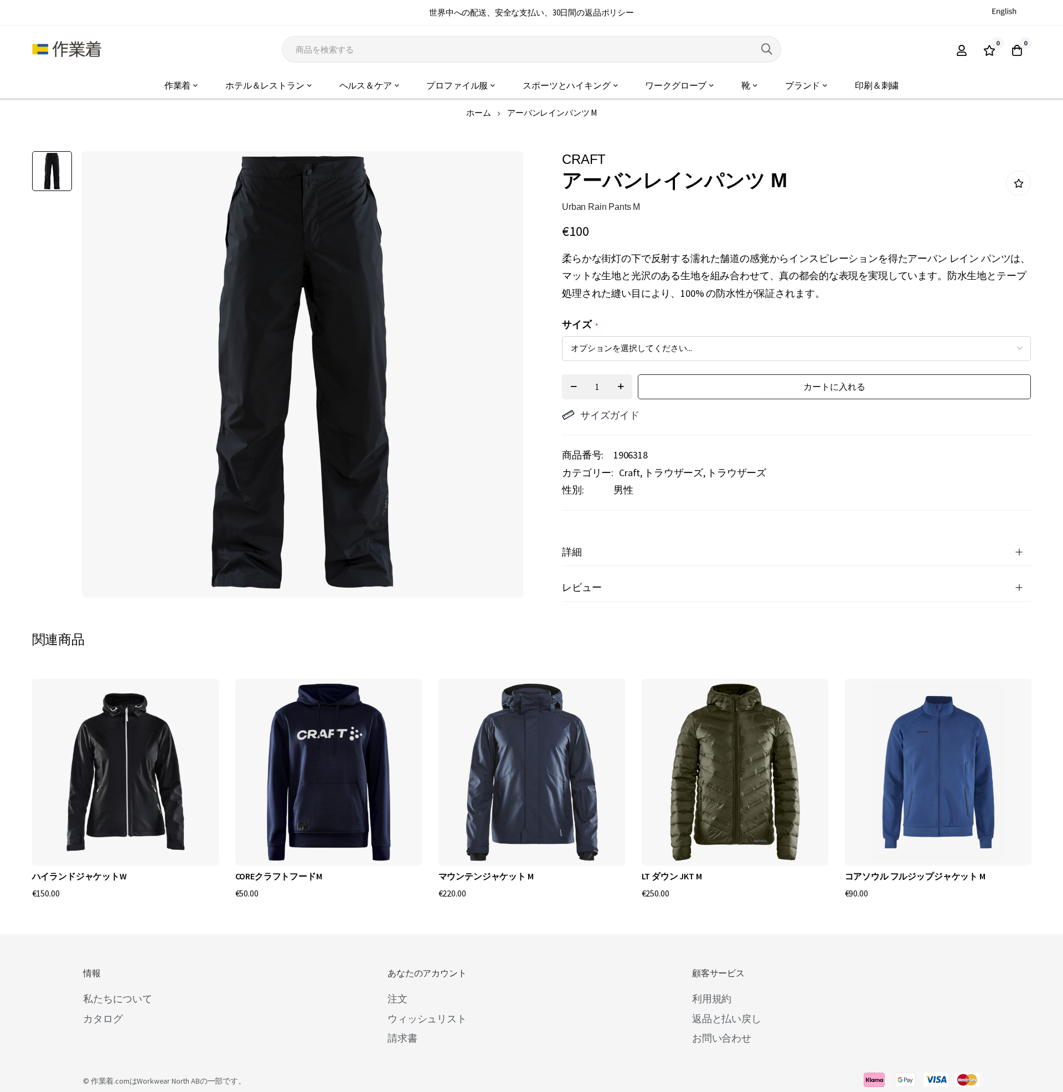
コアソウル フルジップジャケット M (915, 876)
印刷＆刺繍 (877, 85)
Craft (629, 472)
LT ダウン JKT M (672, 876)
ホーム (478, 112)
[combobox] (531, 49)
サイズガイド (609, 415)
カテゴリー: (587, 472)
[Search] (766, 49)
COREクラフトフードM (278, 876)
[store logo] (66, 49)
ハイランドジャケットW (79, 876)
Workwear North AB (168, 1081)
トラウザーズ (673, 472)
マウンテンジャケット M (486, 876)
